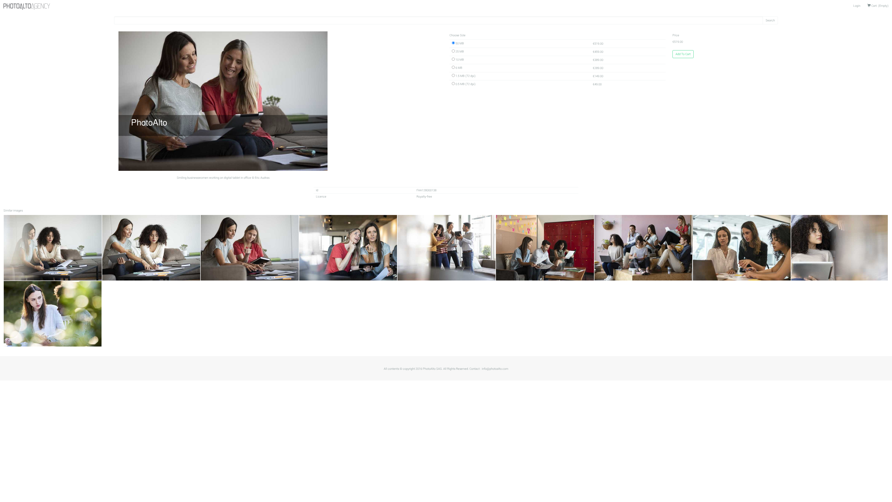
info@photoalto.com (495, 369)
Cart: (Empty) (880, 6)
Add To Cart (683, 54)
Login (856, 6)
